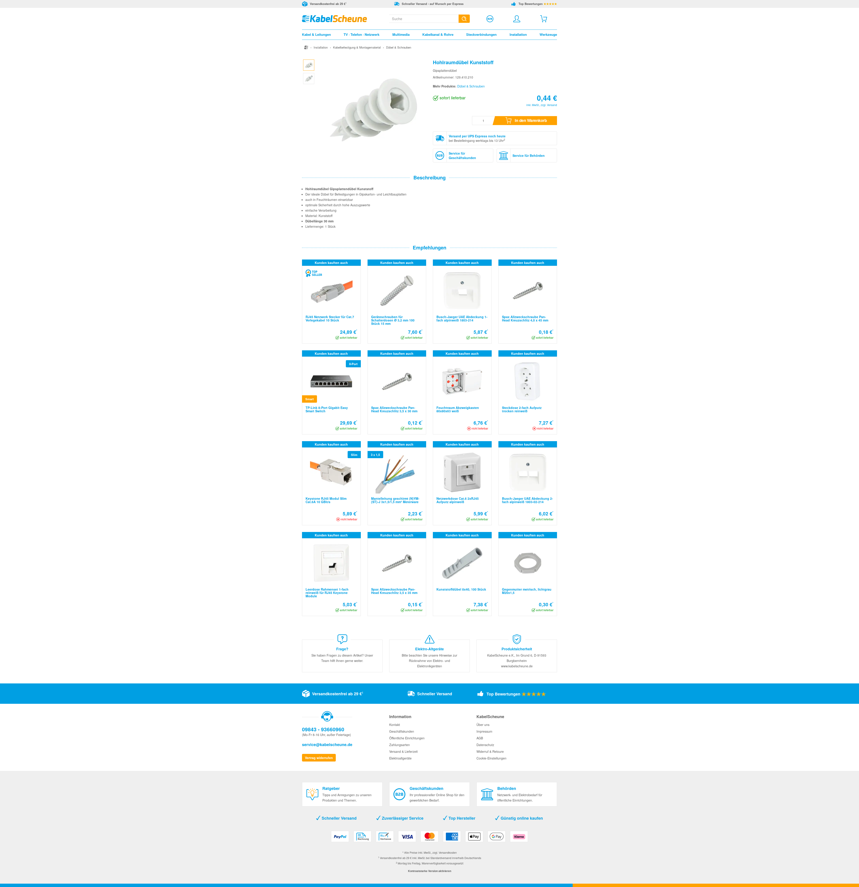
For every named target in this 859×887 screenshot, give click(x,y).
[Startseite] (306, 47)
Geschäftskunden (401, 731)
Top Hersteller (461, 818)
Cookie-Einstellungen (491, 758)
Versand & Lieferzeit (403, 751)
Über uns (482, 724)
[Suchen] (464, 19)
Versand (552, 105)
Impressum (484, 731)
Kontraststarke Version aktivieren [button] (429, 871)
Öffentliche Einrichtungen (407, 738)
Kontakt (394, 724)
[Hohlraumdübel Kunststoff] (308, 64)
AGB (479, 738)
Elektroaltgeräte (400, 758)
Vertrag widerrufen (319, 757)
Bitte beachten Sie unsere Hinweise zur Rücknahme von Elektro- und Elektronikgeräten (429, 660)
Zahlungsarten (399, 744)
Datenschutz (485, 744)
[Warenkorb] (543, 18)
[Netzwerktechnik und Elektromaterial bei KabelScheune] (334, 18)
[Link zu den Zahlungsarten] (429, 838)
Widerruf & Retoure (490, 751)
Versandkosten (448, 852)
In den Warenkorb (530, 120)
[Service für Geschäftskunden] (489, 18)
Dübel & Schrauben (471, 86)
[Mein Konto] (516, 18)
